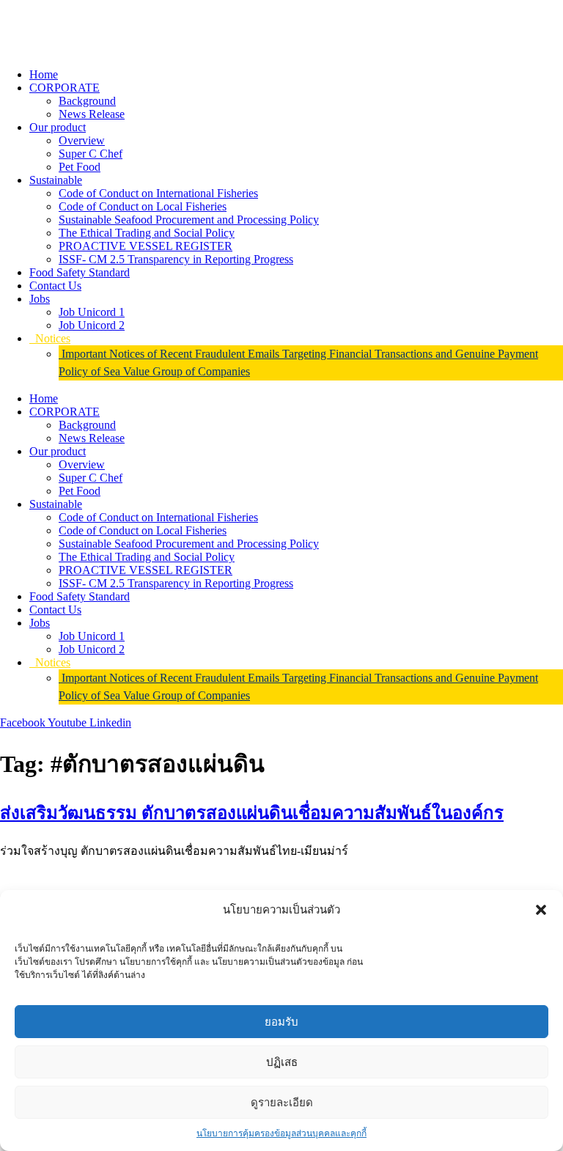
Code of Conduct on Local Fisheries (143, 206)
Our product (57, 127)
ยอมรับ (281, 1021)
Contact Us (55, 285)
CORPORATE (64, 87)
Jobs (39, 299)
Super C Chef (90, 153)
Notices (49, 338)
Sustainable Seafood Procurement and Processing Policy (189, 219)
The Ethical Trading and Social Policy (147, 233)
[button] (541, 909)
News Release (92, 114)
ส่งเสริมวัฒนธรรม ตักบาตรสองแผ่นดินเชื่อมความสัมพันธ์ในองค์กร (252, 813)
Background (87, 101)
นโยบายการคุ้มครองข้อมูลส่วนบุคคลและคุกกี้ (281, 1133)
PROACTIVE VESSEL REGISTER (145, 246)
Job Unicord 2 (92, 325)
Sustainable (55, 180)
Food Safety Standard (79, 272)
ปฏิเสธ (282, 1062)
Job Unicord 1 (92, 312)
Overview (82, 140)
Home (43, 74)
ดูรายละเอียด (282, 1102)
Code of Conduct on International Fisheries (158, 193)
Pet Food (79, 167)
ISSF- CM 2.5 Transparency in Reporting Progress (176, 259)
